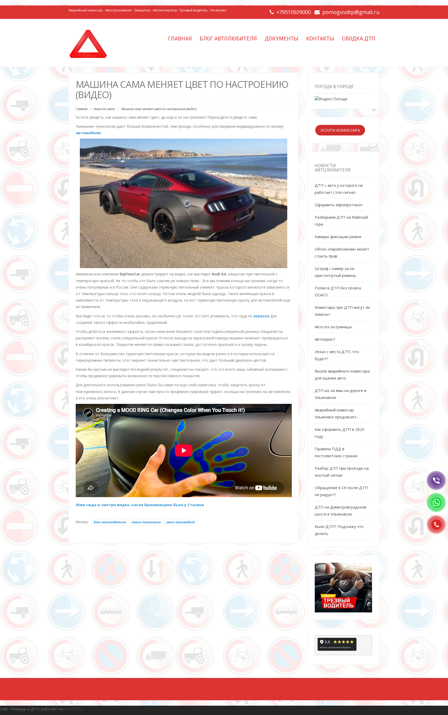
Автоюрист (325, 339)
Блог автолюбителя (228, 38)
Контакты (320, 38)
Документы (281, 38)
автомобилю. (89, 132)
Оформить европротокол (338, 204)
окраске (261, 315)
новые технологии (146, 522)
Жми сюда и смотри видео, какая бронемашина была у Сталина (140, 504)
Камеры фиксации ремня (338, 236)
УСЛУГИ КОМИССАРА (340, 130)
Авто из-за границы (333, 326)
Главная (179, 38)
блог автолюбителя (110, 522)
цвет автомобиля (180, 522)
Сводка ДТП (358, 38)
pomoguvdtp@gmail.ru (351, 12)
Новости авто (104, 109)
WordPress (73, 708)
